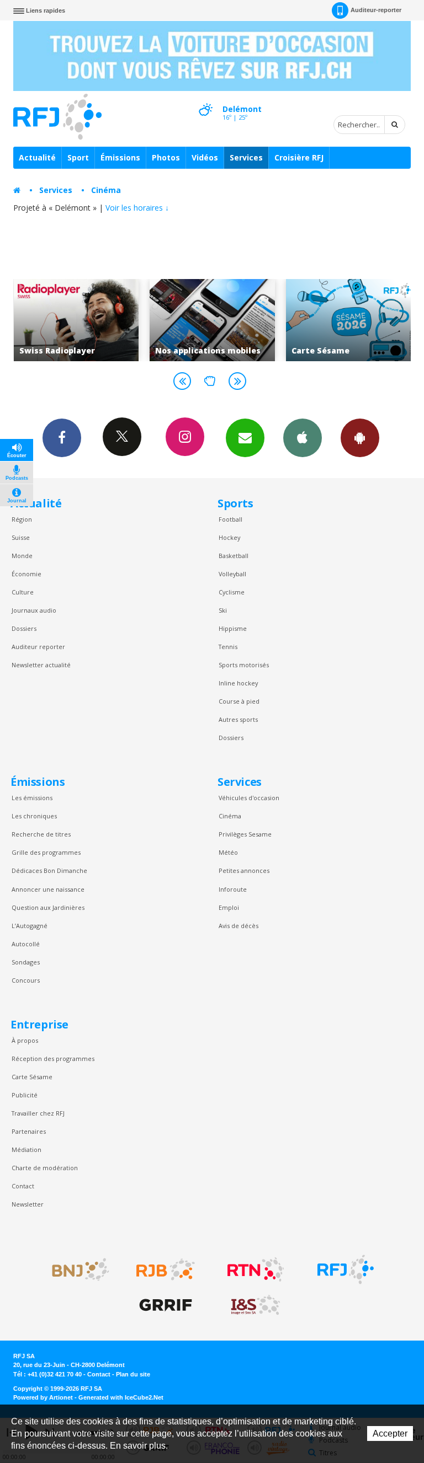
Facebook (62, 438)
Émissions (120, 157)
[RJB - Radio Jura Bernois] (165, 1269)
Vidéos (205, 157)
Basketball (233, 555)
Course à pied (239, 701)
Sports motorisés (244, 664)
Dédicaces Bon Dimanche (49, 870)
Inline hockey (238, 683)
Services (246, 157)
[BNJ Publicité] (75, 1269)
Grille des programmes (46, 852)
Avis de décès (238, 925)
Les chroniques (34, 815)
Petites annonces (244, 870)
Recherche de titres (41, 834)
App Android (360, 438)
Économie (26, 573)
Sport (78, 157)
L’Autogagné (29, 925)
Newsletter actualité (41, 664)
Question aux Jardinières (48, 907)
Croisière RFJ (299, 157)
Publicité (25, 1094)
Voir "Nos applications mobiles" (126, 320)
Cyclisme (232, 592)
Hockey (229, 537)
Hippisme (233, 628)
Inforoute (233, 889)
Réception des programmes (53, 1058)
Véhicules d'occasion (249, 797)
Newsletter (28, 1204)
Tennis (228, 646)
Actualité (37, 157)
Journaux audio (34, 610)
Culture (23, 592)
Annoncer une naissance (48, 889)
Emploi (229, 907)
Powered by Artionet (43, 1397)
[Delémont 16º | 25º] (205, 100)
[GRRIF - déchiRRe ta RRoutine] (165, 1305)
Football (230, 519)
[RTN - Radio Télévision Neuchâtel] (255, 1269)
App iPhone (302, 438)
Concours (26, 980)
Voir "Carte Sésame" (262, 320)
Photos (166, 157)
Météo (228, 852)
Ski (223, 610)
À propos (25, 1040)
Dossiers (24, 628)
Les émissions (32, 797)
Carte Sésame (32, 1076)
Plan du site (133, 1374)
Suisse (21, 537)
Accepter (390, 1433)
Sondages (26, 962)
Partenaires (29, 1131)
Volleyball (232, 573)
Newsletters (245, 438)
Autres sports (238, 719)
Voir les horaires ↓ (137, 207)
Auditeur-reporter (376, 10)
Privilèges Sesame (245, 834)
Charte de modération (45, 1167)
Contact (23, 1185)
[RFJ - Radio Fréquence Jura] (345, 1269)
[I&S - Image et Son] (255, 1305)
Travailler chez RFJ (38, 1113)
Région (22, 519)
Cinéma (106, 190)
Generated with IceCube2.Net (120, 1397)
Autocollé (26, 943)
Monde (22, 555)
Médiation (26, 1149)
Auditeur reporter (38, 646)
